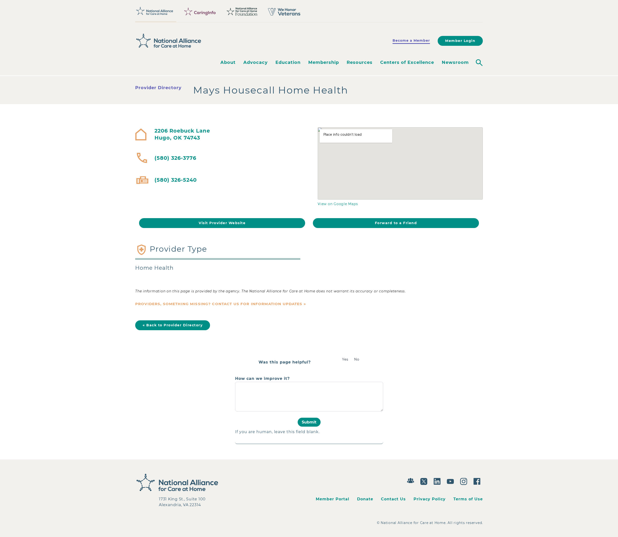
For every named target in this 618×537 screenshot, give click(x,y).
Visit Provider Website (222, 223)
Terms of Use (468, 499)
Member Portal (332, 499)
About (228, 62)
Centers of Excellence (407, 62)
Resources (359, 62)
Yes (345, 359)
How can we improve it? (262, 378)
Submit (309, 422)
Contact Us (393, 499)
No (356, 359)
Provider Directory (158, 87)
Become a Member (411, 40)
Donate (365, 499)
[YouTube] (451, 481)
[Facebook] (478, 481)
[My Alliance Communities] (411, 480)
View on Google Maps (338, 204)
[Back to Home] (168, 40)
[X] (425, 481)
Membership (323, 62)
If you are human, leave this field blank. (277, 432)
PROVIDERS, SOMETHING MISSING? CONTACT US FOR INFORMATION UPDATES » (220, 304)
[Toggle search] (479, 63)
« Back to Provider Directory (173, 325)
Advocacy (255, 62)
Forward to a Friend (396, 223)
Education (288, 62)
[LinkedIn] (438, 481)
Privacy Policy (430, 499)
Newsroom (455, 62)
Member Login (460, 41)
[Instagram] (465, 481)
